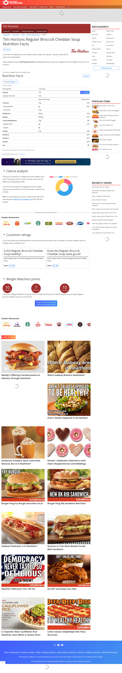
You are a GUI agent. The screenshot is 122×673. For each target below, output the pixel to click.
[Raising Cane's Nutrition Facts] (69, 224)
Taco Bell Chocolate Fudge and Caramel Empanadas (104, 228)
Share (7, 49)
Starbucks (109, 56)
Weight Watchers (28, 31)
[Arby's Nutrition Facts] (38, 325)
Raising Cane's (110, 52)
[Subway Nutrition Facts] (27, 224)
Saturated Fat (8, 106)
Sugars (5, 127)
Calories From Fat (8, 96)
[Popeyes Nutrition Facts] (59, 224)
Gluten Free (43, 7)
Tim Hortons (22, 154)
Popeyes (94, 52)
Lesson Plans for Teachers (66, 652)
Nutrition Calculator (20, 7)
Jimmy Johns (110, 42)
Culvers (94, 38)
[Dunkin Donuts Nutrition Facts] (48, 325)
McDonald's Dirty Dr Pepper (100, 187)
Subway (94, 60)
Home (6, 652)
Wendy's (94, 63)
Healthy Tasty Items (93, 652)
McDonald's (110, 45)
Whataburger (110, 63)
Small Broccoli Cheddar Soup (22, 199)
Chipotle (108, 34)
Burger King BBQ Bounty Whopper (102, 220)
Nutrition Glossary (48, 652)
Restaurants (6, 7)
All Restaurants (106, 68)
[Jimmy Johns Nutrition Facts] (80, 325)
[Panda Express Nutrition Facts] (59, 325)
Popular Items (41, 31)
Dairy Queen (110, 38)
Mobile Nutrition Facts (110, 652)
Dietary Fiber (7, 124)
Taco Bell (109, 60)
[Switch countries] (68, 7)
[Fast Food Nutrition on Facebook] (54, 645)
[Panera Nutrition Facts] (48, 224)
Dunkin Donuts (96, 42)
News (51, 7)
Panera (108, 49)
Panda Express (96, 49)
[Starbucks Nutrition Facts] (38, 224)
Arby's (94, 31)
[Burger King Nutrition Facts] (17, 224)
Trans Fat (6, 110)
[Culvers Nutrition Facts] (80, 224)
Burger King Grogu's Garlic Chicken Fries (104, 213)
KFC (93, 45)
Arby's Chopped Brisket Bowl (101, 196)
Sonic (93, 56)
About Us (81, 652)
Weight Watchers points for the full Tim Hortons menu (46, 303)
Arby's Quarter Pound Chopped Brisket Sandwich (104, 204)
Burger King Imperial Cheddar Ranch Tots (105, 216)
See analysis (85, 92)
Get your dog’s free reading (66, 162)
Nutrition (6, 31)
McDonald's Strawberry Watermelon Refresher (103, 191)
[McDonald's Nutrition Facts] (6, 224)
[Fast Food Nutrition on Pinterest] (58, 645)
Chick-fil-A (95, 34)
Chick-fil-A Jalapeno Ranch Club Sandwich (104, 223)
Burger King (110, 31)
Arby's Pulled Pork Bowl (99, 200)
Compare (86, 76)
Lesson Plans (60, 7)
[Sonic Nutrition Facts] (69, 325)
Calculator (16, 31)
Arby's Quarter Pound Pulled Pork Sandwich (105, 209)
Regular (10, 82)
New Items (33, 7)
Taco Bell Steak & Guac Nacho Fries (103, 233)
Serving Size (6, 89)
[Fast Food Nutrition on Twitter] (62, 645)
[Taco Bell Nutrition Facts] (17, 325)
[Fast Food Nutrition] (12, 2)
